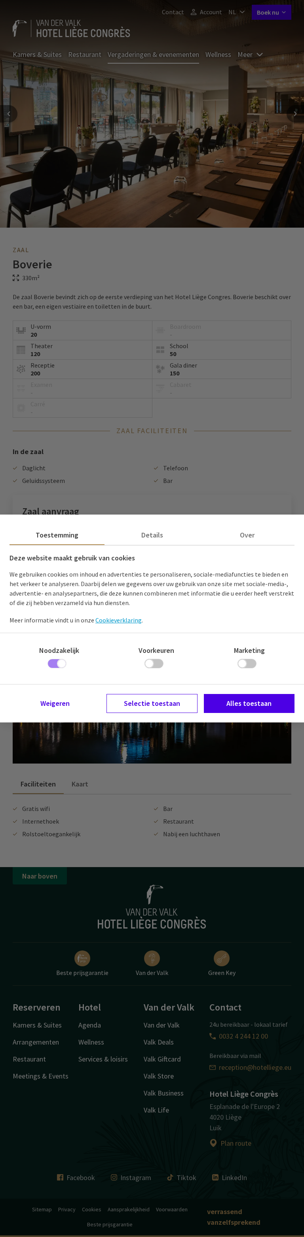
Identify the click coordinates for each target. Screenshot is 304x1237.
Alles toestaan (249, 703)
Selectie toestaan (152, 703)
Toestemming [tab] (57, 534)
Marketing (249, 650)
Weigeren (55, 703)
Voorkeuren (156, 650)
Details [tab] (152, 534)
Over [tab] (247, 534)
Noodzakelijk (59, 650)
